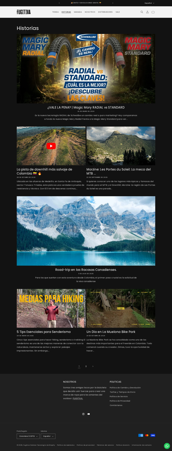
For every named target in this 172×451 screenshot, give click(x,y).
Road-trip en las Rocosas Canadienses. (86, 270)
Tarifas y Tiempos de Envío (122, 392)
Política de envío (123, 445)
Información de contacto (141, 445)
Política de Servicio (119, 396)
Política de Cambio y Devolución (125, 387)
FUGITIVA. (78, 398)
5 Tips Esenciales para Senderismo (44, 332)
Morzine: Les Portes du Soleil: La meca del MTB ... (119, 171)
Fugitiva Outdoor (30, 445)
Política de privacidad (85, 445)
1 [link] (79, 366)
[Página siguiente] (93, 366)
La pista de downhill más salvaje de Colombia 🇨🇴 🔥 (44, 171)
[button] (142, 12)
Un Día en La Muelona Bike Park (111, 332)
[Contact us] (167, 446)
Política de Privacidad (120, 401)
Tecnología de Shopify (46, 445)
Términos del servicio (105, 445)
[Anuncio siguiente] (113, 3)
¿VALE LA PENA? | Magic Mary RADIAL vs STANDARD (86, 107)
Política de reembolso (66, 445)
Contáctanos (116, 405)
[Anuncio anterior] (59, 3)
